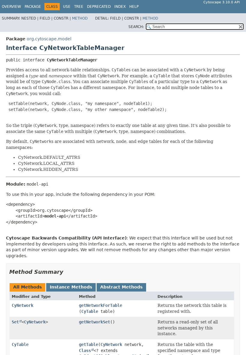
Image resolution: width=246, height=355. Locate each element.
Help (134, 7)
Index (120, 7)
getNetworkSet (94, 322)
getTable (88, 344)
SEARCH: (136, 27)
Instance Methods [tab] (71, 287)
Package (33, 7)
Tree (78, 7)
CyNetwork (22, 305)
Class (85, 350)
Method (80, 18)
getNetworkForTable (100, 305)
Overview (11, 7)
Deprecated (99, 7)
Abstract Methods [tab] (121, 287)
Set (15, 322)
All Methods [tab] (27, 287)
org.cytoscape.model (49, 38)
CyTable (89, 311)
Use (66, 7)
